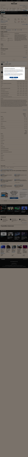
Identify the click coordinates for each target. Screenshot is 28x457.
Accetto (16, 77)
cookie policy (18, 71)
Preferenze (11, 77)
